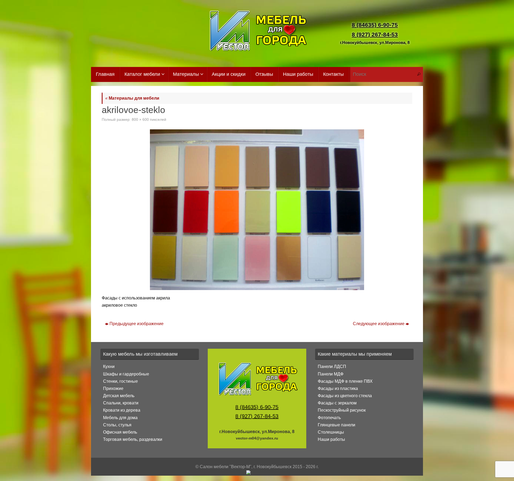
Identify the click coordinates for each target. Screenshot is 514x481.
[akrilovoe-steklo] (257, 209)
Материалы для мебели (132, 98)
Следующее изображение (379, 323)
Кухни (109, 366)
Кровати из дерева (121, 410)
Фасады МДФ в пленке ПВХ (345, 381)
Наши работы (331, 439)
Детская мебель (118, 395)
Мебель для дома (120, 417)
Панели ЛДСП (332, 366)
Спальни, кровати (120, 403)
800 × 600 (140, 119)
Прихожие (113, 388)
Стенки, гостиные (120, 381)
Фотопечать (329, 417)
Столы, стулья (117, 425)
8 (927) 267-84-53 (375, 34)
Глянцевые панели (336, 425)
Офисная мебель (120, 432)
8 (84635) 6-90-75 (375, 25)
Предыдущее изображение (136, 323)
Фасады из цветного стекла (345, 395)
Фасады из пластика (338, 388)
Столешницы (331, 432)
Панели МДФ (330, 374)
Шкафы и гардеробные (126, 374)
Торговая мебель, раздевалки (132, 439)
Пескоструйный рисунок (342, 410)
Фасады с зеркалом (337, 403)
